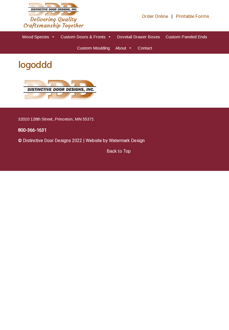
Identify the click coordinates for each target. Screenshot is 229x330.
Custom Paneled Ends (186, 36)
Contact (145, 48)
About (120, 48)
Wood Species (35, 36)
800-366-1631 (32, 130)
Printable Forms (192, 16)
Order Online (155, 16)
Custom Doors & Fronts (83, 36)
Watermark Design (127, 140)
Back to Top (119, 151)
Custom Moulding (93, 48)
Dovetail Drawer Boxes (138, 36)
